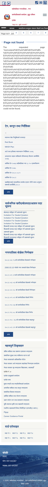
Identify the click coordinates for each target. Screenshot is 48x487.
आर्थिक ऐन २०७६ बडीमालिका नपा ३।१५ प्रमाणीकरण (22, 163)
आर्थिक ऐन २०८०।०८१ (12, 173)
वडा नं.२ (15, 433)
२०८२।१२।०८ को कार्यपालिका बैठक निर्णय (19, 312)
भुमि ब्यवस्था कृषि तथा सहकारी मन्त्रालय (16, 404)
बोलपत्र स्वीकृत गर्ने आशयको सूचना (15, 212)
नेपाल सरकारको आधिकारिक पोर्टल (14, 359)
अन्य (8, 192)
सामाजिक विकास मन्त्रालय (12, 392)
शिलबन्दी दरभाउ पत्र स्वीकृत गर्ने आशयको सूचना (19, 226)
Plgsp (6, 412)
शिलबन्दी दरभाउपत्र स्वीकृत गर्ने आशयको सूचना (19, 237)
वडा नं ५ (7, 438)
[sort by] (6, 133)
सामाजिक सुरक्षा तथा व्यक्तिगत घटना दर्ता (17, 355)
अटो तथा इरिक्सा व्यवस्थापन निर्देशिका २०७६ (19, 151)
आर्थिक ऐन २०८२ (10, 177)
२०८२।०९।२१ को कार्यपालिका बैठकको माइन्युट (20, 327)
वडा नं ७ (22, 438)
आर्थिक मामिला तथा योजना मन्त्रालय (15, 396)
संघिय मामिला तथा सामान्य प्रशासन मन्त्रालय (18, 351)
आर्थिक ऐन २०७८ (10, 168)
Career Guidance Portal (13, 416)
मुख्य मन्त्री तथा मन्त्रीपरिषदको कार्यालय (16, 384)
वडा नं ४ (30, 433)
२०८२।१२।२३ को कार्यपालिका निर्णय (17, 305)
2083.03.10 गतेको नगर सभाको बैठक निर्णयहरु (20, 267)
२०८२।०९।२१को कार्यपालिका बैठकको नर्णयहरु (20, 275)
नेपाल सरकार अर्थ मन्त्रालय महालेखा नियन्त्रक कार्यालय (21, 363)
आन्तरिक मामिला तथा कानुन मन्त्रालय (16, 388)
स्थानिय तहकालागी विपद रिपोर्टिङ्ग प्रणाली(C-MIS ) (21, 408)
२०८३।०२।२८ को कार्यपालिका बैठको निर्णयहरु (20, 290)
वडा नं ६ (15, 438)
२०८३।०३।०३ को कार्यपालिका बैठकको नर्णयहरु (20, 282)
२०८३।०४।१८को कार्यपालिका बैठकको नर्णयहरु (20, 260)
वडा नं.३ (22, 433)
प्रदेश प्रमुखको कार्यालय (11, 376)
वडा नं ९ (30, 438)
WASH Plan (9, 147)
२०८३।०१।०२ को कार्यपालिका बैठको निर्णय (19, 297)
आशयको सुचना (8, 232)
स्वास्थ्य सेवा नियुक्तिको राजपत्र (15, 137)
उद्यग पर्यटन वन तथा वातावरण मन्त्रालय (16, 400)
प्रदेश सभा (7, 380)
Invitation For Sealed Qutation (16, 215)
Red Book (9, 142)
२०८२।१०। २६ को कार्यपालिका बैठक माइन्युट (19, 320)
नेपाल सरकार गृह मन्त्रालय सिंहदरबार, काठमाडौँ (19, 368)
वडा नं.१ (7, 433)
